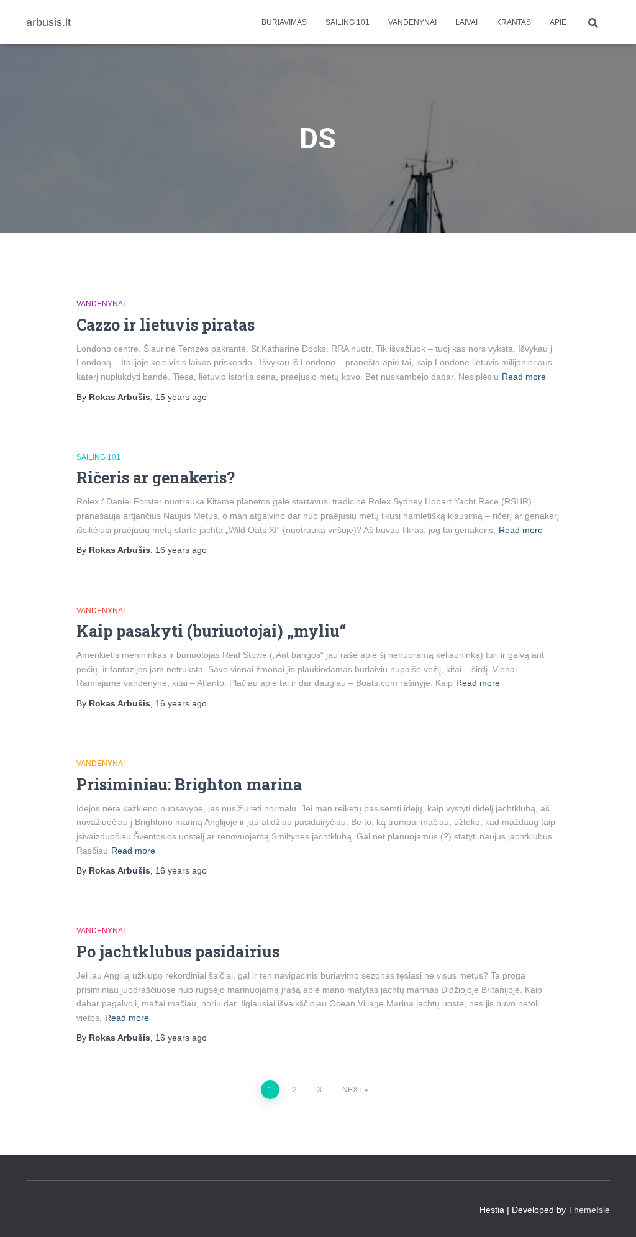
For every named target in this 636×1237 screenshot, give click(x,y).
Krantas (513, 22)
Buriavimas (284, 22)
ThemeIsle (589, 1210)
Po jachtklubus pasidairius (177, 951)
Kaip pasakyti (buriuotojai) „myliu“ (211, 631)
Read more (524, 376)
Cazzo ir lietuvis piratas (165, 324)
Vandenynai (412, 22)
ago (181, 397)
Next (352, 1089)
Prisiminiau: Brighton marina (189, 784)
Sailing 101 (347, 22)
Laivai (466, 22)
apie (558, 22)
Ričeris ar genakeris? (155, 477)
